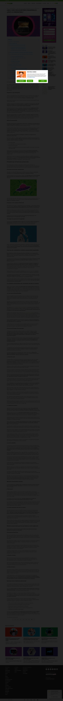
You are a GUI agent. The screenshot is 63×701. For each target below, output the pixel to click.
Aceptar (42, 80)
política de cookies (32, 77)
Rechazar (30, 80)
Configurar (21, 80)
